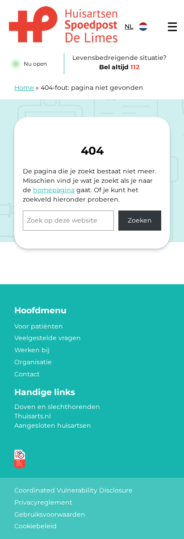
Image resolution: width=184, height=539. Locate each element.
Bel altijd (119, 67)
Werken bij (32, 350)
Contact (27, 374)
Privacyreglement (43, 502)
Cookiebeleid (35, 526)
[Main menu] (172, 26)
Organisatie (33, 362)
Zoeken (140, 220)
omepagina (56, 190)
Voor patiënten (38, 326)
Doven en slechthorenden (57, 407)
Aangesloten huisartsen (52, 425)
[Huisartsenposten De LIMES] (63, 24)
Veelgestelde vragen (47, 338)
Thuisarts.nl (32, 416)
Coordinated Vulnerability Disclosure (73, 490)
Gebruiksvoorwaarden (49, 514)
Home (24, 88)
